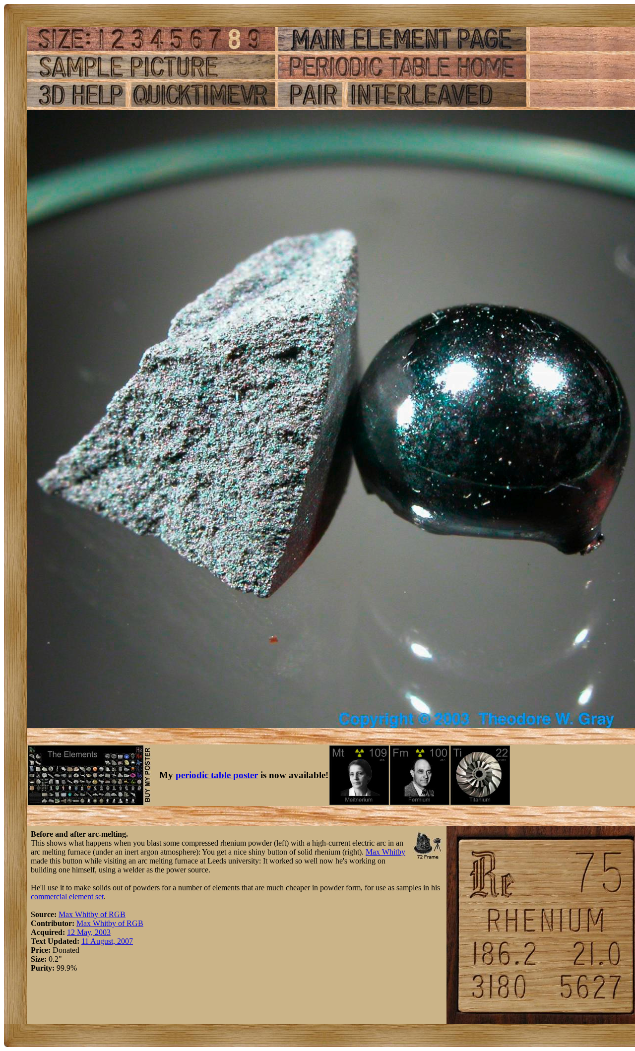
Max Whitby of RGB (92, 914)
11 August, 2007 (107, 941)
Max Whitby (385, 852)
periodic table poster (217, 775)
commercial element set (67, 896)
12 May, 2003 (89, 932)
